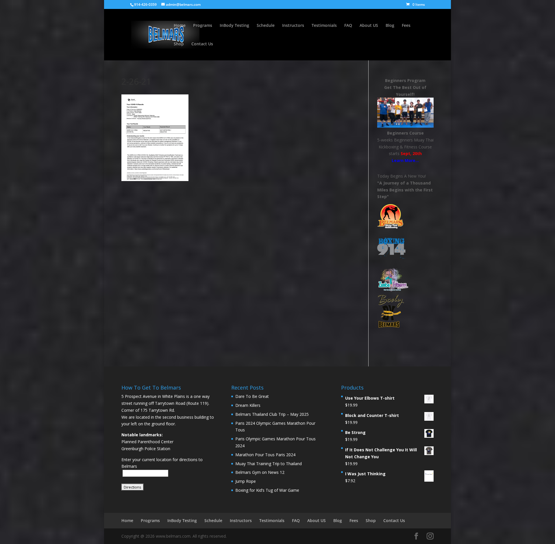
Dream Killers (247, 405)
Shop (179, 44)
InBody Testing (234, 25)
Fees (406, 25)
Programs (202, 25)
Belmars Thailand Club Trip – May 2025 (272, 414)
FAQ (348, 25)
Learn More (403, 160)
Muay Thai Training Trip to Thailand (268, 463)
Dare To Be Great (252, 396)
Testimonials (324, 25)
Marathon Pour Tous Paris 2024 (265, 454)
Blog (390, 25)
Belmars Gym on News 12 (259, 472)
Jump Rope (245, 481)
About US (369, 25)
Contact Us (202, 44)
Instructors (293, 25)
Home (180, 25)
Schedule (266, 25)
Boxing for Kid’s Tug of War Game (267, 490)
